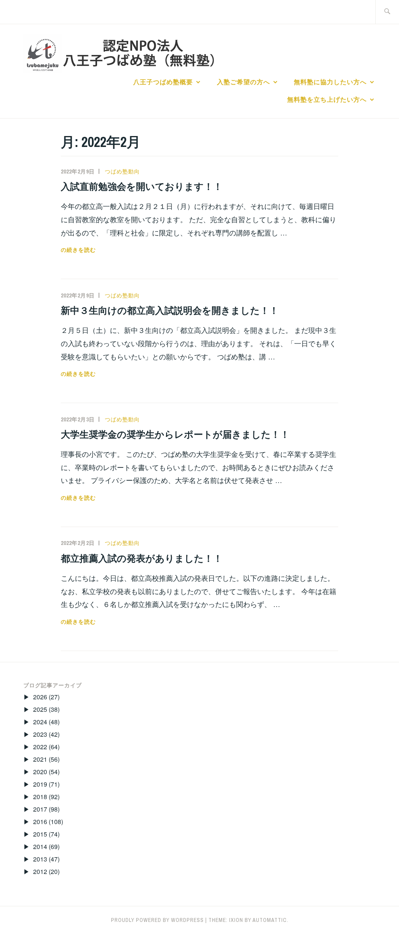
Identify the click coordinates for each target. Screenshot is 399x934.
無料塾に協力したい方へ (330, 82)
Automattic (269, 919)
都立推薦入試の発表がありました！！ (141, 558)
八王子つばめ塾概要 (163, 82)
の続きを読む (78, 250)
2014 (40, 846)
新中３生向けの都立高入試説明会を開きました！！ (170, 310)
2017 (40, 809)
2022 (40, 746)
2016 (40, 821)
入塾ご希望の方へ (243, 82)
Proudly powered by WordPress (157, 919)
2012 (40, 871)
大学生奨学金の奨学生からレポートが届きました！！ (175, 434)
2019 (40, 784)
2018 (40, 796)
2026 (40, 696)
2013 (40, 858)
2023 (40, 734)
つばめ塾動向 (122, 171)
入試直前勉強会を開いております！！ (141, 186)
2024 (40, 721)
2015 (40, 834)
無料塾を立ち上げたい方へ (327, 99)
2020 (40, 771)
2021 (40, 759)
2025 (40, 709)
